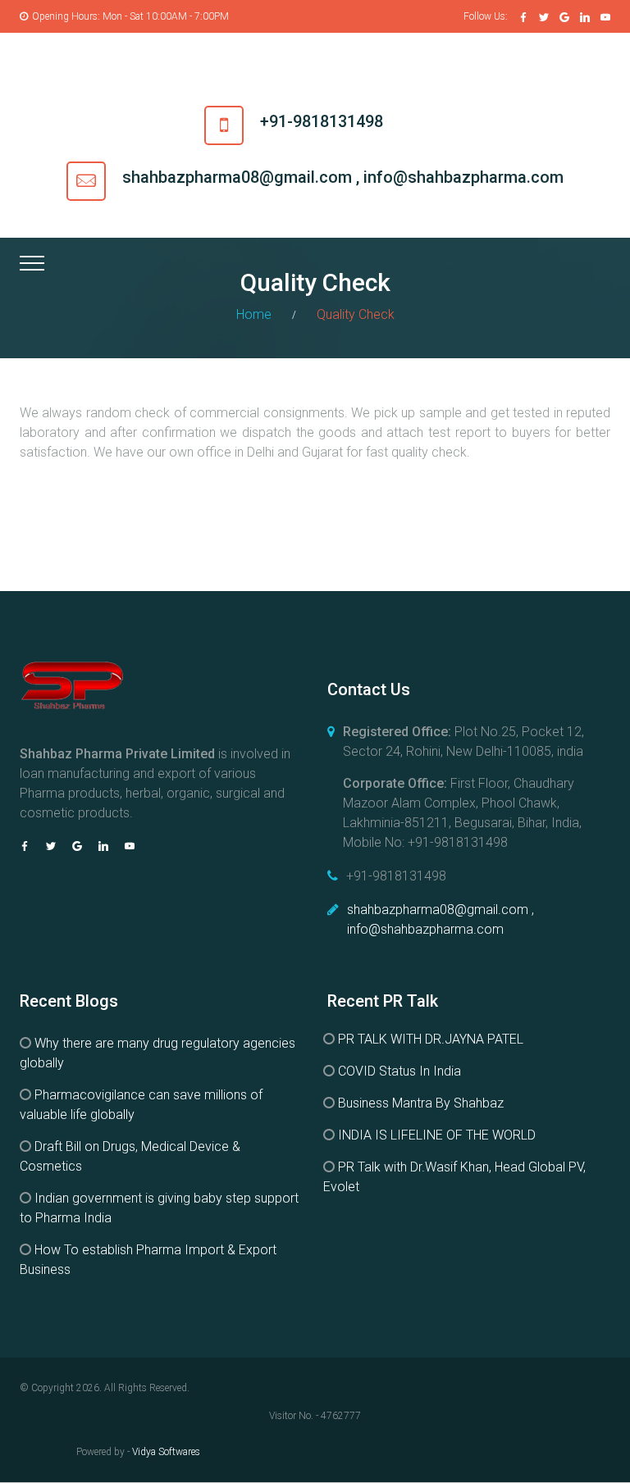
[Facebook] (523, 17)
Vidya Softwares (166, 1452)
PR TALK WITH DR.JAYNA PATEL (430, 1039)
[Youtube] (605, 17)
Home (254, 314)
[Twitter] (544, 17)
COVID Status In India (399, 1071)
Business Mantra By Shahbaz (421, 1103)
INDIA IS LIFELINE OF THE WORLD (437, 1135)
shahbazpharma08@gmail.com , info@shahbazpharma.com (343, 177)
